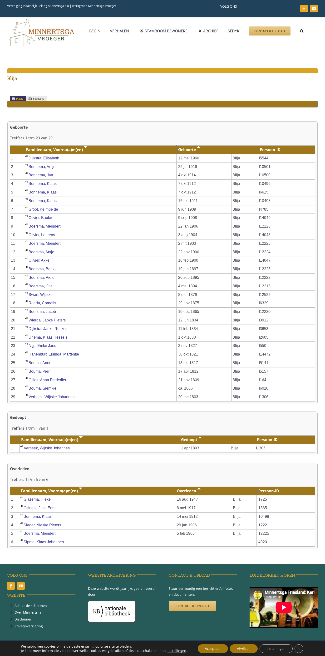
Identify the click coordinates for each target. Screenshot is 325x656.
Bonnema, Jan (41, 175)
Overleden (187, 490)
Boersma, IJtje (41, 286)
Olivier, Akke (39, 260)
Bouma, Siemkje (42, 388)
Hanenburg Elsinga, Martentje (54, 354)
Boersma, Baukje (43, 269)
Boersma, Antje (41, 252)
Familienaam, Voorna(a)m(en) (55, 149)
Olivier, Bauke (40, 218)
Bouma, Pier (39, 371)
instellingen (176, 651)
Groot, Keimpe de (43, 209)
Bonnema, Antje (42, 167)
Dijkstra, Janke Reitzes (48, 329)
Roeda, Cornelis (42, 303)
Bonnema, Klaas (43, 184)
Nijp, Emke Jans (42, 346)
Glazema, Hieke (37, 499)
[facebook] (304, 8)
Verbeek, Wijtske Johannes (51, 397)
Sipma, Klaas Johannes (44, 542)
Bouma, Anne (40, 363)
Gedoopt (189, 439)
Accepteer (213, 648)
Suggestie (38, 98)
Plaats (19, 98)
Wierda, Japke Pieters (47, 320)
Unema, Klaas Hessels (48, 337)
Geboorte (187, 149)
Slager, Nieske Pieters (42, 525)
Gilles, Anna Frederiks (47, 380)
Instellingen (276, 648)
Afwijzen (244, 648)
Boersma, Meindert (44, 226)
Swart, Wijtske (41, 295)
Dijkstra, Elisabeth (44, 158)
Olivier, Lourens (42, 235)
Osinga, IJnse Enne (40, 508)
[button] (302, 31)
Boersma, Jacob (42, 312)
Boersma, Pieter (42, 277)
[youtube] (314, 8)
